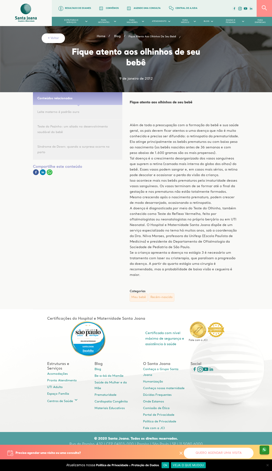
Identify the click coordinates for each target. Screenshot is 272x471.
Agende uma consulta (147, 8)
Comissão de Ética (156, 408)
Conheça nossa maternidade (163, 388)
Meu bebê (138, 297)
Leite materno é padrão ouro (58, 112)
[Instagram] (199, 369)
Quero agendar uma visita (219, 453)
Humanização (153, 381)
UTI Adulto (55, 387)
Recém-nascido (161, 297)
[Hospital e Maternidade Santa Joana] (26, 13)
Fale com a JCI (154, 428)
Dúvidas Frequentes (157, 395)
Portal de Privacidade (158, 415)
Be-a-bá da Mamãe (109, 376)
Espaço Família (58, 393)
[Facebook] (234, 8)
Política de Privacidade (159, 421)
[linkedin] (43, 174)
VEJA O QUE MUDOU (188, 465)
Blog (98, 369)
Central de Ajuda (186, 8)
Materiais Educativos (110, 408)
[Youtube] (245, 8)
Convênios (112, 8)
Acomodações (57, 374)
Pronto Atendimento (62, 380)
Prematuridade (105, 395)
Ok (165, 465)
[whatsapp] (50, 174)
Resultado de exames (78, 8)
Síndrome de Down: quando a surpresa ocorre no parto (73, 149)
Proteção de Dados (145, 465)
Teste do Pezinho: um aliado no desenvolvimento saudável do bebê (72, 129)
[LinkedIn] (251, 8)
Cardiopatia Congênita (111, 401)
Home (101, 36)
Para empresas (260, 21)
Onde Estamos (153, 401)
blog (117, 36)
